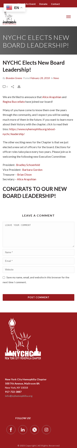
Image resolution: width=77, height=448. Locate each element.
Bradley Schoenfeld (28, 164)
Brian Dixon (24, 174)
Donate (43, 4)
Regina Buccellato (14, 101)
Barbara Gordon (32, 169)
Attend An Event (26, 4)
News (56, 78)
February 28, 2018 (40, 78)
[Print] (21, 86)
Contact (55, 4)
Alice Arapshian (51, 97)
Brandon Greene (14, 78)
